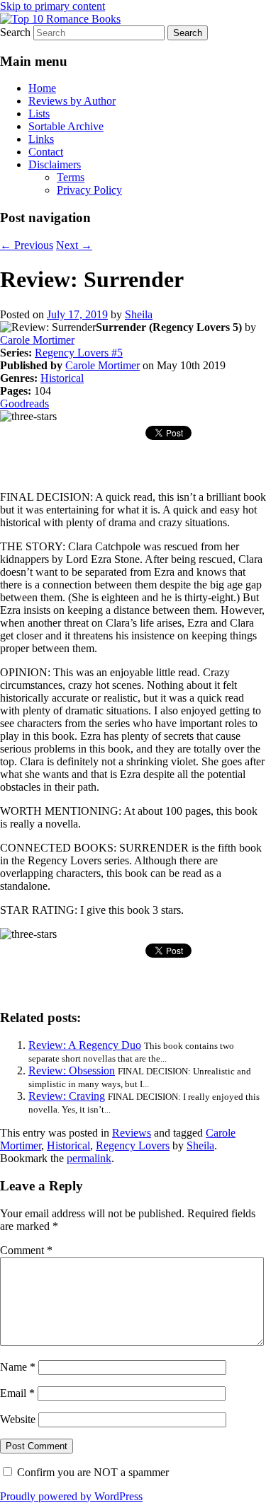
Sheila (139, 314)
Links (41, 139)
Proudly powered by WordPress (71, 1496)
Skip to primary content (52, 6)
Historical (62, 378)
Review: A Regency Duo (84, 1045)
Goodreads (24, 403)
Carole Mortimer (37, 340)
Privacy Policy (89, 190)
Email (17, 1393)
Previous (26, 245)
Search (15, 32)
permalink (89, 1158)
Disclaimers (54, 164)
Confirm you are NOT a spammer (91, 1472)
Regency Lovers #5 (79, 353)
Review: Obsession (71, 1070)
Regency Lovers (133, 1145)
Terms (70, 177)
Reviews (131, 1133)
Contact (45, 152)
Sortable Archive (66, 126)
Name (17, 1367)
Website (17, 1419)
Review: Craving (66, 1096)
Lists (39, 114)
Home (42, 88)
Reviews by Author (72, 101)
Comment (26, 1250)
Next (74, 245)
